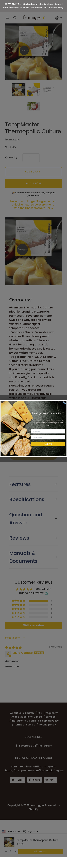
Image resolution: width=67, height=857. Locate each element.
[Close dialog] (65, 402)
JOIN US (48, 443)
